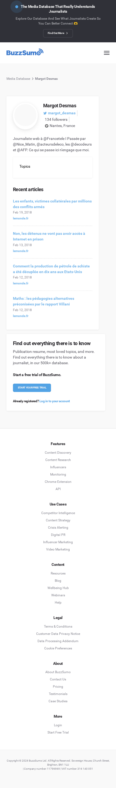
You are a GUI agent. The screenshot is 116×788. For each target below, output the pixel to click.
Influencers (58, 467)
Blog (58, 581)
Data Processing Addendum (58, 641)
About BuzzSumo (58, 672)
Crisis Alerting (58, 527)
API (58, 489)
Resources (58, 573)
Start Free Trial (58, 732)
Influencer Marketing (58, 542)
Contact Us (58, 679)
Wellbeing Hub (58, 588)
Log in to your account (54, 401)
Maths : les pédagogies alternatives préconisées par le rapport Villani (43, 301)
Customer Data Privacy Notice (58, 634)
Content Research (58, 460)
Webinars (58, 595)
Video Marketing (58, 549)
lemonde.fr (20, 218)
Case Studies (58, 701)
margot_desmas (62, 113)
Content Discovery (58, 453)
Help (58, 602)
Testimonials (58, 694)
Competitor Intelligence (58, 513)
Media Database (18, 79)
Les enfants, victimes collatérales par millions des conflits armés (52, 204)
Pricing (58, 687)
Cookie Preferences (58, 648)
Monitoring (58, 474)
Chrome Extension (58, 482)
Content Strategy (58, 520)
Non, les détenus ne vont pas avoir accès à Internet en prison (49, 236)
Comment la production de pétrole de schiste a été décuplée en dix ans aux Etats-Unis (51, 269)
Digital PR (58, 535)
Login (58, 725)
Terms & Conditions (58, 626)
